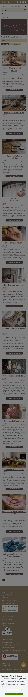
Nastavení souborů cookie (14, 690)
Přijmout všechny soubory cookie (14, 694)
